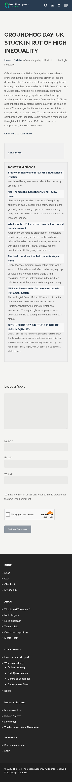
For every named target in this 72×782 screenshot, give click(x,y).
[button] (66, 5)
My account (10, 589)
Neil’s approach (12, 620)
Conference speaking (16, 632)
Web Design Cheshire (15, 772)
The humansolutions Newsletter (21, 727)
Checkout (9, 584)
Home (7, 60)
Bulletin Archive (12, 716)
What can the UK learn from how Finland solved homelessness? (36, 226)
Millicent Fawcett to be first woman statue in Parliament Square (33, 290)
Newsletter (10, 721)
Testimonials (11, 626)
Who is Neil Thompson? (17, 609)
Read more (15, 152)
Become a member (14, 745)
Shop (7, 572)
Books (7, 690)
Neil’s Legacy (11, 615)
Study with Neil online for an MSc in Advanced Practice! (35, 174)
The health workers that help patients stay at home (34, 258)
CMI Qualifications (18, 673)
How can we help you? (16, 657)
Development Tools (18, 684)
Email (8, 457)
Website (8, 474)
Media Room (11, 637)
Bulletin (18, 60)
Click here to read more (18, 133)
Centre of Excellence (19, 678)
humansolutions (13, 710)
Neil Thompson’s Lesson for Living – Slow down (32, 194)
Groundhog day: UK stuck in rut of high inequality (33, 327)
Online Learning (16, 667)
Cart (6, 578)
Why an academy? (14, 663)
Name (8, 441)
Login (7, 750)
